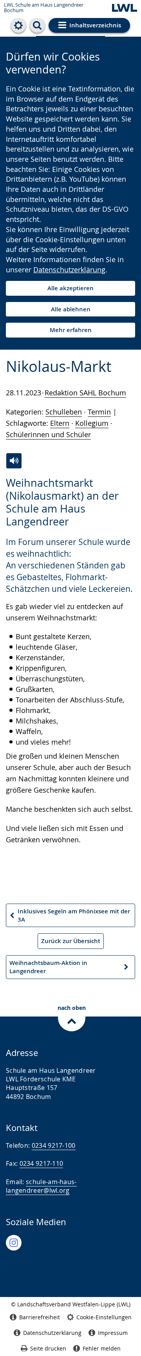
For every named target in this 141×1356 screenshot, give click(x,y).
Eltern (59, 423)
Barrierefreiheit (39, 1317)
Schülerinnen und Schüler (48, 434)
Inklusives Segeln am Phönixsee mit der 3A (69, 917)
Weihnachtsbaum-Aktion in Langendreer (48, 969)
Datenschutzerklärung (69, 269)
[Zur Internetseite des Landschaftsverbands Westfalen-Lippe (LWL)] (124, 8)
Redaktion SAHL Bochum (85, 392)
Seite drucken (48, 1348)
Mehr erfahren (71, 330)
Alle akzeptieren (70, 288)
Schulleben (63, 411)
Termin (99, 411)
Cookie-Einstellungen (104, 1317)
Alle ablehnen (70, 309)
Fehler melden (102, 1348)
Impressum (113, 1332)
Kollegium (91, 423)
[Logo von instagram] (14, 1243)
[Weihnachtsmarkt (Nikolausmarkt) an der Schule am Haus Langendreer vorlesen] (14, 461)
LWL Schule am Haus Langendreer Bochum (43, 8)
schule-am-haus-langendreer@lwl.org (41, 1186)
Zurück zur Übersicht (70, 941)
